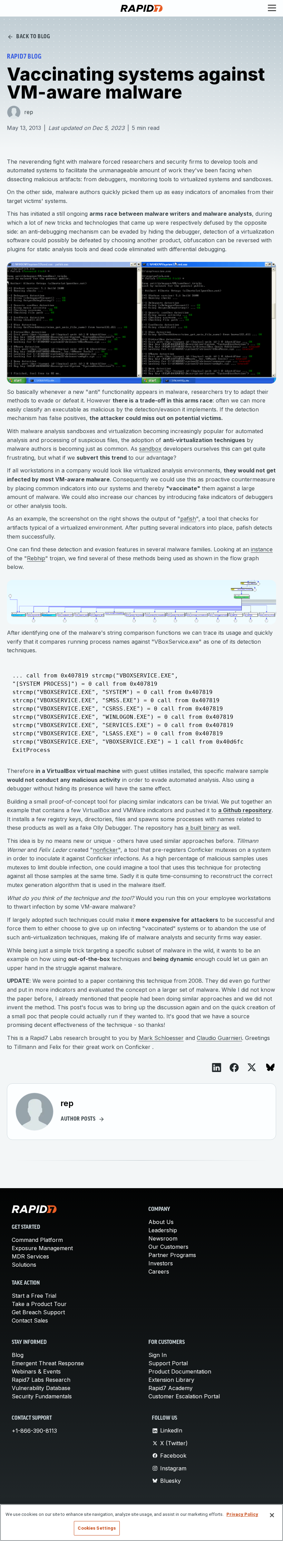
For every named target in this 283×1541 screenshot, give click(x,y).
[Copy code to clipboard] (267, 668)
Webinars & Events (36, 1371)
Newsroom (162, 1238)
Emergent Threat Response (48, 1363)
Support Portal (168, 1363)
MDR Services (30, 1256)
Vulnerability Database (41, 1388)
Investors (160, 1263)
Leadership (162, 1230)
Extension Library (171, 1379)
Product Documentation (179, 1371)
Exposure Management (42, 1248)
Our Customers (168, 1246)
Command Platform (37, 1239)
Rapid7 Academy (170, 1388)
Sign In (157, 1354)
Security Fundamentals (42, 1396)
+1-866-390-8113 (34, 1430)
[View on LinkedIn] (216, 1067)
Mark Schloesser (161, 1037)
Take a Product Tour (39, 1303)
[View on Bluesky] (270, 1067)
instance (262, 549)
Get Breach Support (38, 1312)
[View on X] (251, 1067)
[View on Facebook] (234, 1067)
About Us (161, 1221)
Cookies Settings (97, 1528)
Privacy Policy (242, 1514)
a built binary (202, 827)
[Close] (272, 1515)
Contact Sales (30, 1320)
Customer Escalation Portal (184, 1396)
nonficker (105, 849)
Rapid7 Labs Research (41, 1379)
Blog (17, 1354)
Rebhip (36, 558)
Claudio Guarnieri (219, 1037)
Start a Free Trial (34, 1295)
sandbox (150, 448)
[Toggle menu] (272, 8)
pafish (188, 518)
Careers (158, 1271)
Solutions (24, 1264)
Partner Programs (172, 1255)
